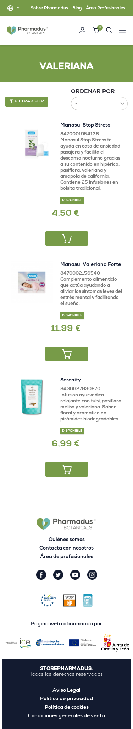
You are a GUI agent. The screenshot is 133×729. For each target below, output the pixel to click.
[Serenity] (32, 397)
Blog (77, 8)
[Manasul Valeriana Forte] (32, 282)
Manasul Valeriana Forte (90, 264)
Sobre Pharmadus (49, 8)
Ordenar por (93, 92)
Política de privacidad (66, 699)
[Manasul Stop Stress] (32, 142)
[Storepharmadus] (27, 30)
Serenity (70, 380)
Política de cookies (67, 707)
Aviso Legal (66, 690)
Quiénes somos (67, 539)
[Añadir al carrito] (66, 238)
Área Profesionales (105, 8)
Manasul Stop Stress (85, 125)
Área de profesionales (66, 556)
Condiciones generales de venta (66, 716)
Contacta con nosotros (66, 548)
